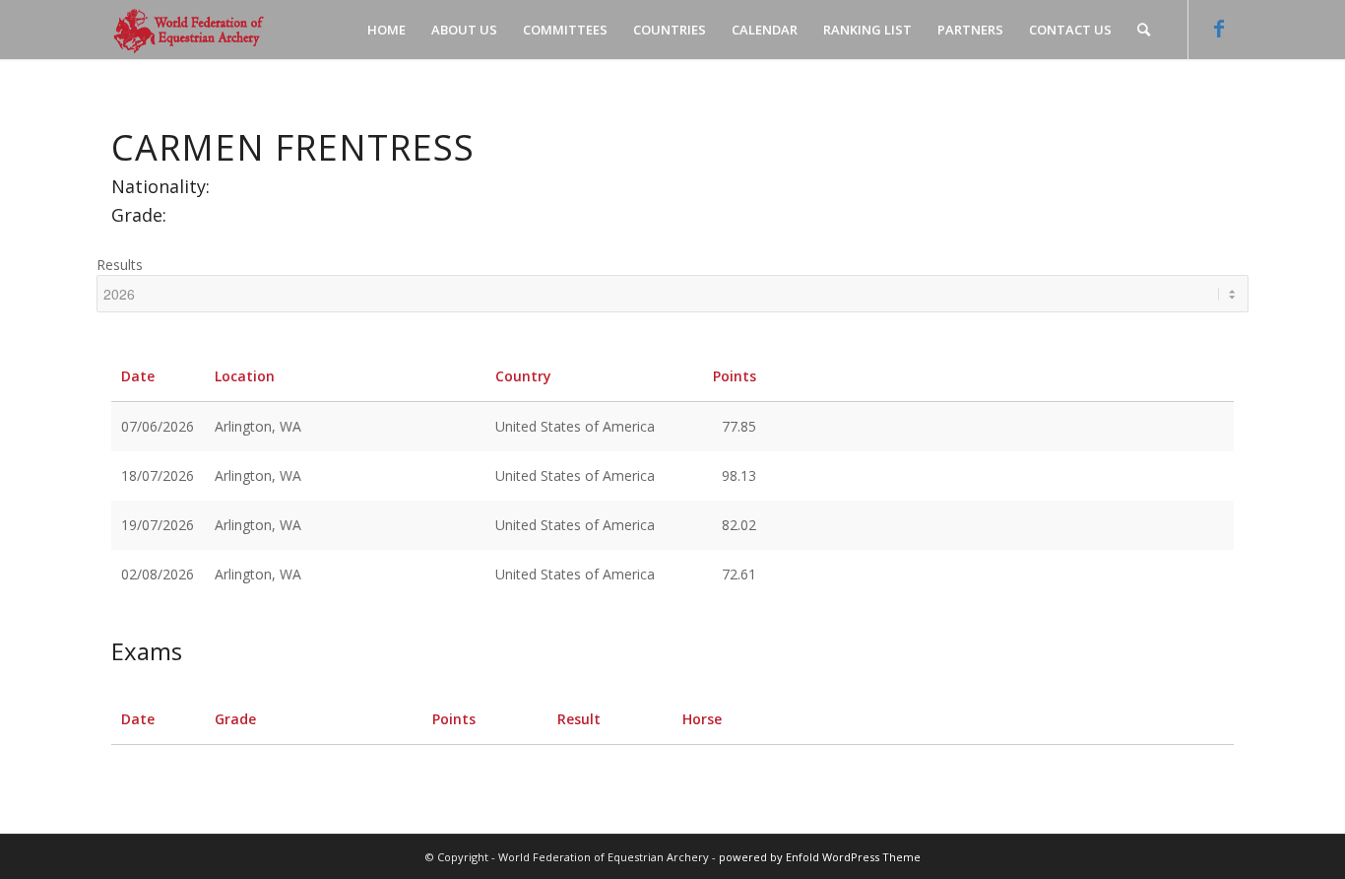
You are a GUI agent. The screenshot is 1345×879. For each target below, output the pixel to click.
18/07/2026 (157, 475)
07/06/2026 (157, 426)
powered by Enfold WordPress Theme (820, 856)
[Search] (1143, 29)
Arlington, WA (258, 426)
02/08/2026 (157, 574)
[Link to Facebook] (1219, 28)
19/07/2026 (157, 524)
